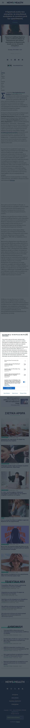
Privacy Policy (23, 393)
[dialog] (15, 364)
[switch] (24, 364)
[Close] (27, 334)
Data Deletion (7, 393)
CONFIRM (9, 388)
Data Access (15, 393)
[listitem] (15, 361)
